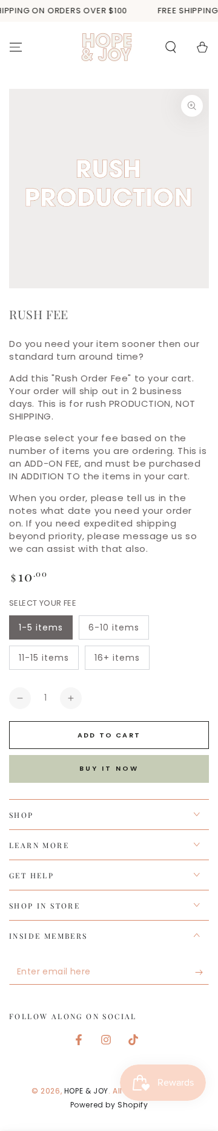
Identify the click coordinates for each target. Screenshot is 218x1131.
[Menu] (15, 47)
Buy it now (109, 768)
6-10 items (113, 627)
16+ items (117, 658)
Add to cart (109, 735)
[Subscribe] (202, 972)
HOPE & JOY (86, 1091)
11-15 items (44, 658)
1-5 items (41, 627)
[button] (171, 47)
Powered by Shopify (109, 1105)
